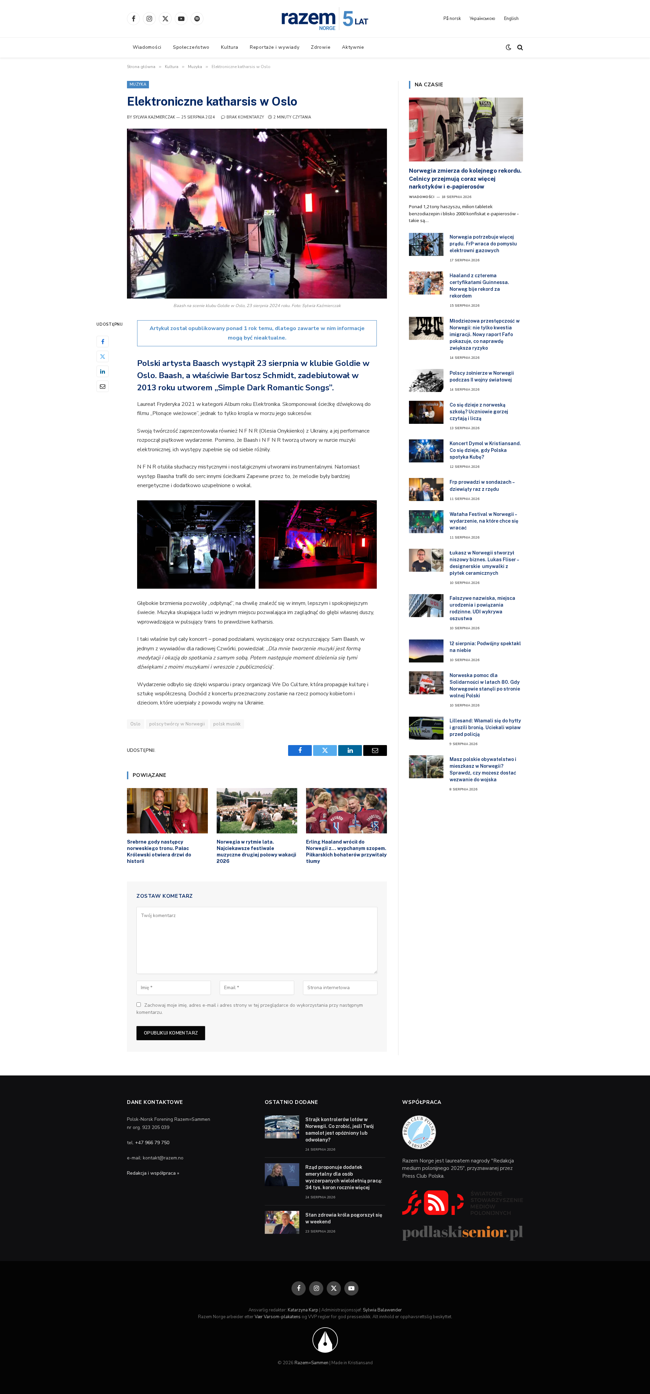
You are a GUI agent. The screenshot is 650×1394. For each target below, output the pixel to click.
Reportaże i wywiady (274, 47)
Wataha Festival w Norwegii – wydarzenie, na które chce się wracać (484, 520)
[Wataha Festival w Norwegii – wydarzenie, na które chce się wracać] (426, 521)
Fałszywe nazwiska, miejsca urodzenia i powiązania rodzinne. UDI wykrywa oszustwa (482, 608)
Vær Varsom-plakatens (278, 1317)
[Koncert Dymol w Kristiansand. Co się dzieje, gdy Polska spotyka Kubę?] (426, 450)
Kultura (229, 47)
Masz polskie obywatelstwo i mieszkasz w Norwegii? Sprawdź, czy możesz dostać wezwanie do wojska (483, 769)
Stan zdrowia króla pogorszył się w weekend (343, 1218)
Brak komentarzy (245, 117)
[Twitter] (102, 357)
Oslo (135, 724)
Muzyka (138, 84)
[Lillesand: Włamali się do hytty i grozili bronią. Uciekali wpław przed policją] (426, 728)
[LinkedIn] (102, 371)
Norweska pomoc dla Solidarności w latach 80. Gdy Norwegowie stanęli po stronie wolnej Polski (485, 685)
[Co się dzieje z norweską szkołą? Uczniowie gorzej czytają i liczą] (426, 412)
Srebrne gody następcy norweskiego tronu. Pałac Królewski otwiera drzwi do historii (159, 851)
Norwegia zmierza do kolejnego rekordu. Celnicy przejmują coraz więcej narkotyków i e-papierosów (465, 178)
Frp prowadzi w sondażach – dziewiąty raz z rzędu (482, 485)
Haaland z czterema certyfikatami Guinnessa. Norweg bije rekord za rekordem (479, 286)
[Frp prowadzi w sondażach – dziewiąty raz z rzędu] (426, 489)
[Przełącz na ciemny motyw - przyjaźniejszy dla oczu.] (508, 47)
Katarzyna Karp (303, 1310)
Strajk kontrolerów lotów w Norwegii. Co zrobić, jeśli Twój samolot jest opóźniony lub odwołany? (339, 1129)
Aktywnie (353, 47)
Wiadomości (147, 47)
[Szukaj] (519, 47)
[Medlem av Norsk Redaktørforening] (325, 1340)
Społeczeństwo (191, 47)
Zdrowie (320, 47)
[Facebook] (102, 342)
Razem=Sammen (311, 1363)
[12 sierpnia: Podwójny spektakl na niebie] (426, 650)
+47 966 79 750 (152, 1142)
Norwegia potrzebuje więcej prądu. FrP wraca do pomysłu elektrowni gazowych (483, 243)
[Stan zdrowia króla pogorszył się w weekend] (282, 1222)
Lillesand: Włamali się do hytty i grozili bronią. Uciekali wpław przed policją (485, 727)
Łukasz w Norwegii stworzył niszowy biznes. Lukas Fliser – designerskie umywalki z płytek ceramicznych (484, 563)
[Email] (102, 386)
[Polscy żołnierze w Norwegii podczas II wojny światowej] (426, 380)
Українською (482, 19)
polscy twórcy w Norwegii (177, 724)
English (511, 19)
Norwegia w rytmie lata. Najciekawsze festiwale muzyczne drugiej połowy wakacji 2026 (256, 851)
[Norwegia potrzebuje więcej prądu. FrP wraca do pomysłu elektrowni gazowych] (426, 244)
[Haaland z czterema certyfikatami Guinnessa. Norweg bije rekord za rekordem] (426, 283)
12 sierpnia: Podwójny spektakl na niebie (485, 647)
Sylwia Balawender (382, 1310)
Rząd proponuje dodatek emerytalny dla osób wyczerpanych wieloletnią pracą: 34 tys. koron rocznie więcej (343, 1177)
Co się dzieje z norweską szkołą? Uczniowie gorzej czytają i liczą (479, 411)
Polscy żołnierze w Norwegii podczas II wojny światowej (482, 376)
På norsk (452, 19)
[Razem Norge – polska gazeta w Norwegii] (324, 18)
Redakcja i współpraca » (153, 1173)
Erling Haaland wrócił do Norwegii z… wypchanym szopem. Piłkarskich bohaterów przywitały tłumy (346, 851)
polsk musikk (227, 724)
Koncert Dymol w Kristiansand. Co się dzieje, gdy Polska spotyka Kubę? (485, 450)
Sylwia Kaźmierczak (154, 117)
